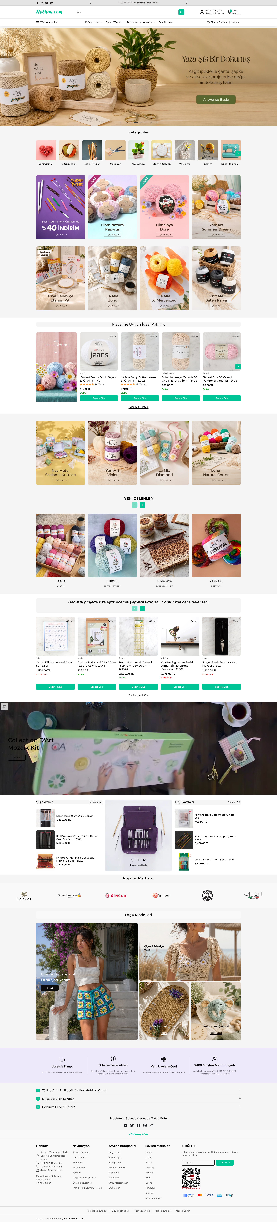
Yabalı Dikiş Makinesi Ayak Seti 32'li (54, 664)
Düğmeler (114, 1187)
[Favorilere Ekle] (51, 812)
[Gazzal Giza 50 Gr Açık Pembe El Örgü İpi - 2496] (222, 351)
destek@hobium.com (51, 1170)
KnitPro (149, 1193)
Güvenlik (77, 1162)
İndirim (207, 164)
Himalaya (150, 1187)
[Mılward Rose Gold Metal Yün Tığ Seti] (184, 818)
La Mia (148, 1152)
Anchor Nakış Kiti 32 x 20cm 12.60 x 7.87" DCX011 (97, 664)
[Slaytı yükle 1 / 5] (127, 122)
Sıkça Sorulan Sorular (84, 1177)
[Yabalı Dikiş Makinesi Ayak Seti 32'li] (55, 636)
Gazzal (148, 1162)
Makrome (184, 164)
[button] (234, 12)
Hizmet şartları (142, 1210)
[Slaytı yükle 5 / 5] (145, 122)
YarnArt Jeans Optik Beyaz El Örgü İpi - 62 (98, 379)
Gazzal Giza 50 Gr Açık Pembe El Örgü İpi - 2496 (220, 379)
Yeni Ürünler (46, 164)
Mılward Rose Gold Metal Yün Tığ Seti (214, 816)
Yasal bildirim (183, 1210)
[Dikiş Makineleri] (231, 150)
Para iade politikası (97, 1210)
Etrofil (148, 1182)
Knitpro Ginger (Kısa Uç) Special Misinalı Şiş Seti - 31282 (75, 859)
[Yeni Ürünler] (46, 150)
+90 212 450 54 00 (51, 1163)
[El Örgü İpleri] (69, 150)
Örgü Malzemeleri (118, 1182)
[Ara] (181, 12)
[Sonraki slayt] (187, 2)
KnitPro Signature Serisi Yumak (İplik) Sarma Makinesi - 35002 (177, 666)
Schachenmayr (153, 1198)
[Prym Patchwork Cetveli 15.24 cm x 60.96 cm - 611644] (138, 636)
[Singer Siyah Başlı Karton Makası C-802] (221, 636)
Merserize (114, 1177)
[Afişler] (23, 895)
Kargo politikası (163, 1210)
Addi (147, 1177)
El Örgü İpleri (92, 22)
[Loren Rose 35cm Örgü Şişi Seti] (45, 818)
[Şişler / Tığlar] (92, 150)
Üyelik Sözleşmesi (82, 1182)
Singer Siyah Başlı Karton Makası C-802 (219, 664)
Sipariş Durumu (81, 1152)
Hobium (58, 1218)
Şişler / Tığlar (113, 22)
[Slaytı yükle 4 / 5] (139, 122)
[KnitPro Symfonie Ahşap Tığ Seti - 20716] (184, 840)
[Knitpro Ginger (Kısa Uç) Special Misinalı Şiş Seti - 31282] (45, 861)
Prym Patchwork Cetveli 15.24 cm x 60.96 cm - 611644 (135, 666)
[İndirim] (208, 150)
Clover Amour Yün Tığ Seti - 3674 (215, 859)
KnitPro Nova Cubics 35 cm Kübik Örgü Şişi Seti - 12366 (76, 837)
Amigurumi (138, 164)
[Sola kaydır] (39, 153)
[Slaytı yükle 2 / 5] (130, 122)
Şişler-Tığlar (115, 1157)
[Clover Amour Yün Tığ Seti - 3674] (184, 861)
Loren (148, 1157)
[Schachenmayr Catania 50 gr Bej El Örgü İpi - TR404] (181, 351)
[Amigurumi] (138, 150)
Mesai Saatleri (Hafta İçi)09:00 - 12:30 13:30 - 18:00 (49, 1179)
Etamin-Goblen (161, 164)
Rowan (149, 1172)
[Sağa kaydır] (238, 153)
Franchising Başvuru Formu (87, 1187)
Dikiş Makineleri (230, 164)
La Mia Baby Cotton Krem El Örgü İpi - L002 (138, 379)
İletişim (77, 1172)
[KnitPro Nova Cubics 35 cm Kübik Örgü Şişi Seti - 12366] (45, 839)
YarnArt (149, 1167)
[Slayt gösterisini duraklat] (156, 122)
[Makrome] (185, 150)
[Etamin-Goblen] (161, 150)
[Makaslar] (115, 150)
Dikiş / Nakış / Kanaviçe (139, 22)
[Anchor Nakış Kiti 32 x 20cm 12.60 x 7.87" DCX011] (97, 636)
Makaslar (115, 164)
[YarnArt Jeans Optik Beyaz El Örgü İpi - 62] (99, 351)
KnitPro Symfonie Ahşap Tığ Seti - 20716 (215, 838)
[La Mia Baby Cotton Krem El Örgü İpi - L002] (140, 351)
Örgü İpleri (114, 1152)
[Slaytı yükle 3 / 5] (134, 122)
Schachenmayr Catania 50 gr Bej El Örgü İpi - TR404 (180, 379)
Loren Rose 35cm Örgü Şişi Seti (75, 816)
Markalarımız (79, 1157)
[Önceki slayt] (90, 2)
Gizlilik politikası (120, 1210)
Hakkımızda (79, 1167)
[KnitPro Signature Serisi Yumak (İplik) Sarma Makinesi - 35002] (180, 636)
